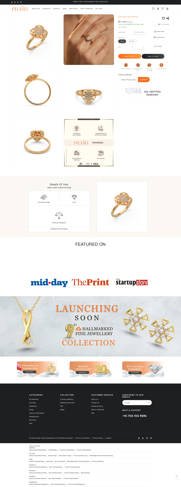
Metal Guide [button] (160, 31)
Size (119, 47)
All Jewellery (34, 399)
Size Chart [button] (159, 46)
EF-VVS (131, 41)
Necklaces (33, 406)
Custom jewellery (66, 399)
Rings (31, 410)
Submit (144, 79)
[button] (46, 8)
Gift (61, 406)
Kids (30, 423)
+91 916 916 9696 (134, 415)
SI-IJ (122, 41)
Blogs (62, 410)
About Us (94, 399)
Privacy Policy (97, 438)
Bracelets (32, 420)
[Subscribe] (149, 402)
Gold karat (121, 32)
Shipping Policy (97, 406)
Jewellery (32, 448)
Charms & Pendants (36, 413)
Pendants (32, 476)
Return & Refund (97, 410)
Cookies (108, 438)
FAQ (92, 413)
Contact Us (95, 403)
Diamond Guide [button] (160, 37)
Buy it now (153, 56)
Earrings (32, 403)
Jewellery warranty (67, 403)
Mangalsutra (34, 416)
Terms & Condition (83, 438)
